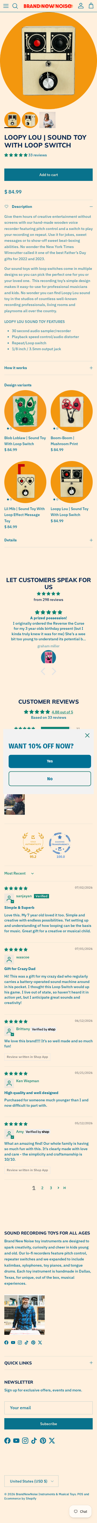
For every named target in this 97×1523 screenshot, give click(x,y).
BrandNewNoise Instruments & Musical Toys (46, 1494)
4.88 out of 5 (62, 712)
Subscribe (48, 1423)
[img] (48, 594)
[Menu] (6, 6)
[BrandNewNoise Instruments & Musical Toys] (48, 6)
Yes (50, 761)
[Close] (87, 735)
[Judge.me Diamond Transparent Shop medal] (60, 843)
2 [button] (42, 1187)
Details (10, 540)
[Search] (18, 6)
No (50, 778)
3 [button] (51, 1187)
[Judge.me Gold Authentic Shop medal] (33, 843)
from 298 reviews (48, 599)
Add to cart (48, 174)
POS (80, 1494)
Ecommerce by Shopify (20, 1498)
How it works (15, 367)
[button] (16, 155)
